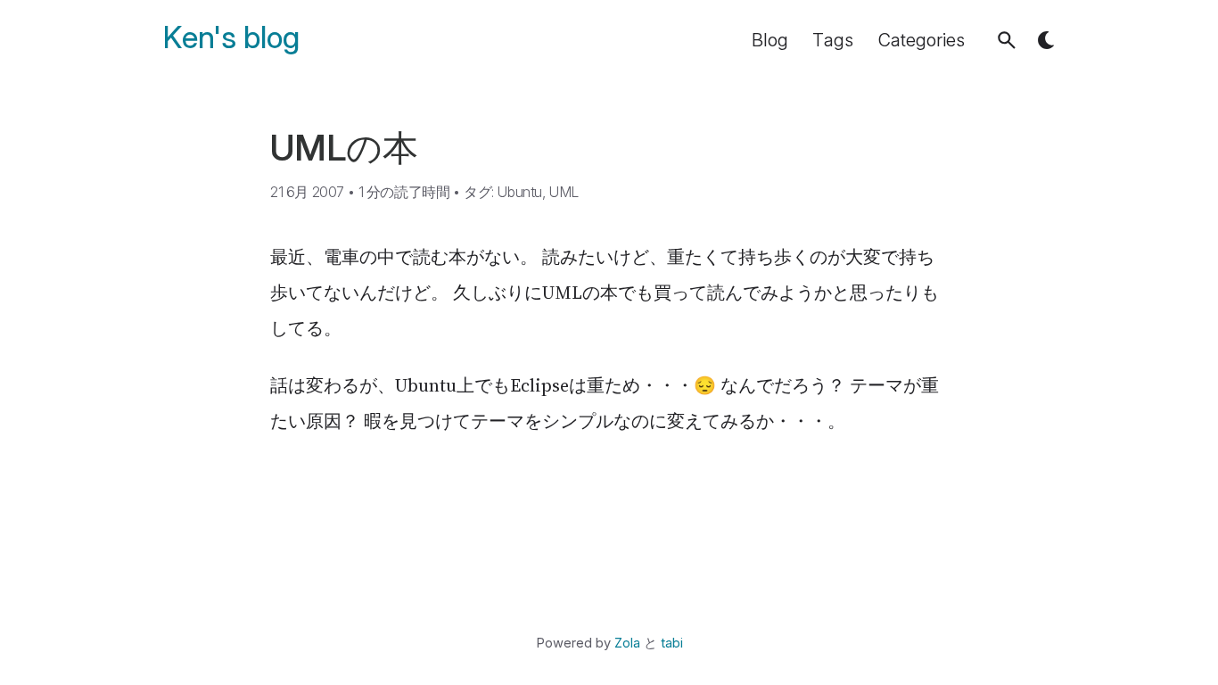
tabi (672, 643)
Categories (921, 40)
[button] (1006, 40)
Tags (832, 40)
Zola (627, 643)
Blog (770, 40)
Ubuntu (519, 192)
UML (563, 192)
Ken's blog (231, 38)
